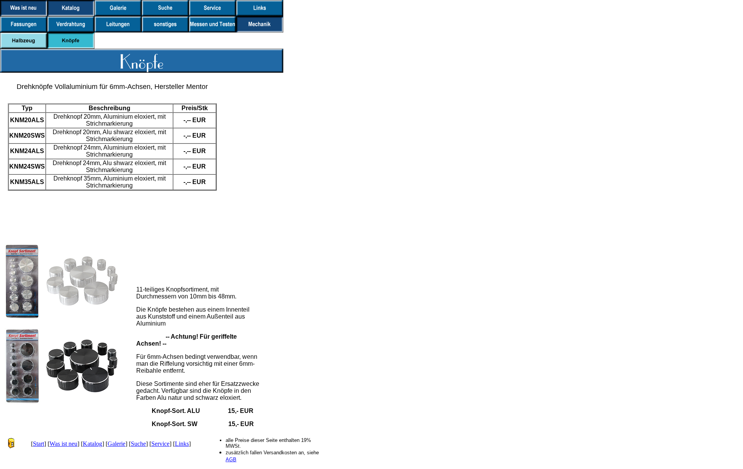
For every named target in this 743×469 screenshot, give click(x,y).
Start (38, 443)
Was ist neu (63, 443)
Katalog (92, 443)
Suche (138, 443)
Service (160, 443)
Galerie (116, 443)
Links (182, 443)
